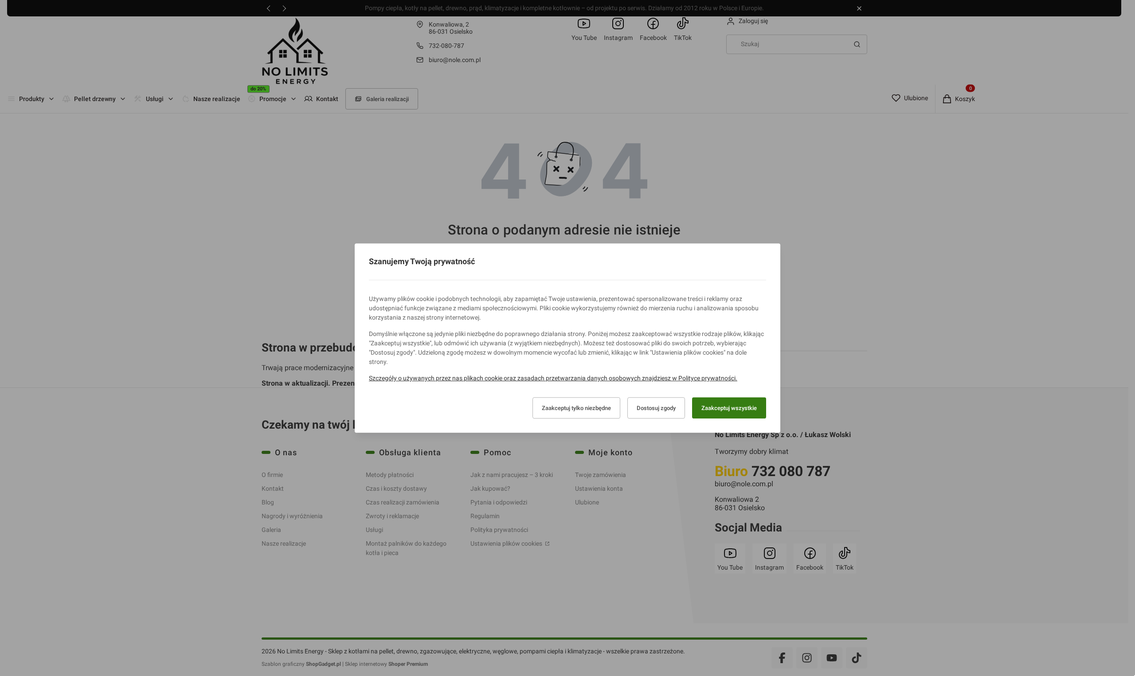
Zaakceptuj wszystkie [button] (729, 408)
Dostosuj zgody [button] (656, 408)
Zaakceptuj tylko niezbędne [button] (576, 408)
